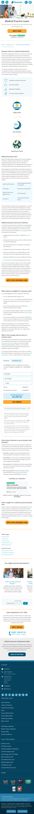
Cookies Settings (11, 811)
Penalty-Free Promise (8, 343)
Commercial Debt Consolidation (10, 749)
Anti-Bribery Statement (7, 726)
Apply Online (17, 627)
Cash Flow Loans (5, 536)
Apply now (17, 31)
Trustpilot (25, 474)
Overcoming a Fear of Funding (9, 754)
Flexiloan (6, 361)
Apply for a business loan (17, 280)
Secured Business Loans (7, 759)
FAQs (2, 710)
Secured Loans (5, 538)
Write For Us (7, 689)
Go (25, 603)
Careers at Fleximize (6, 705)
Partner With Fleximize (7, 713)
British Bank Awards (19, 472)
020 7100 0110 (8, 672)
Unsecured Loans (5, 540)
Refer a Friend (5, 721)
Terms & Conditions (6, 734)
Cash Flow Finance (6, 746)
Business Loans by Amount (7, 554)
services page (23, 230)
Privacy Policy (5, 731)
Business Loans (10, 44)
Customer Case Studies (7, 708)
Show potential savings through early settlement (15, 408)
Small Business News (7, 718)
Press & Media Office (7, 716)
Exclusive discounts (7, 260)
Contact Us (7, 669)
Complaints (7, 686)
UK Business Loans (6, 765)
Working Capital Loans (6, 544)
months (9, 379)
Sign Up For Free (17, 654)
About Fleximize (5, 702)
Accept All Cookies (22, 811)
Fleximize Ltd (7, 677)
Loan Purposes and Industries (22, 44)
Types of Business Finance (7, 550)
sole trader (10, 299)
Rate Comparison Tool (7, 757)
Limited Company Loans (7, 542)
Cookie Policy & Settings (22, 807)
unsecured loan (28, 312)
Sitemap (3, 772)
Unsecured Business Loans (8, 767)
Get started (17, 402)
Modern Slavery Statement (8, 729)
